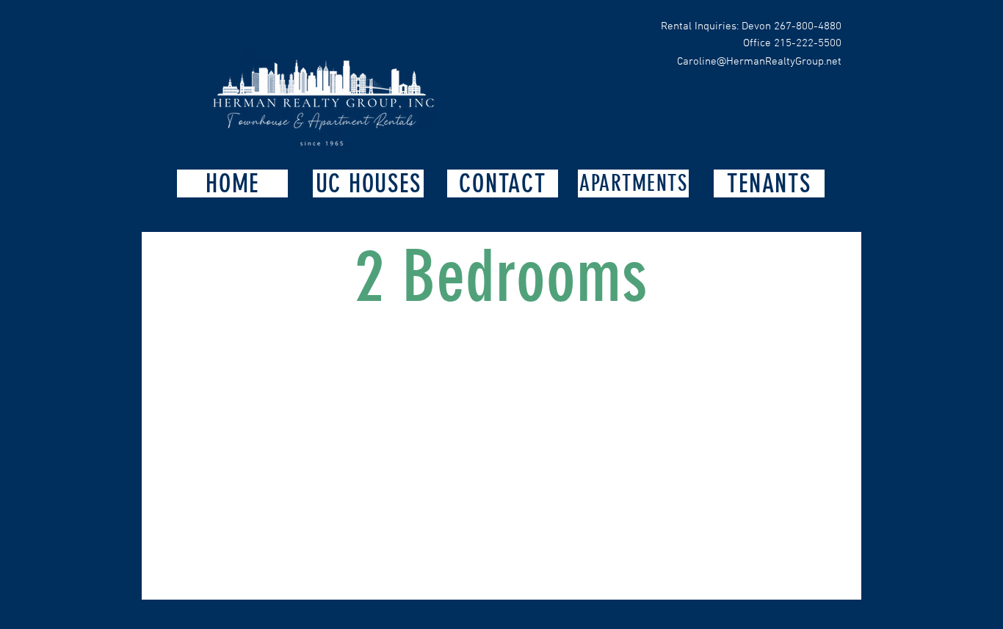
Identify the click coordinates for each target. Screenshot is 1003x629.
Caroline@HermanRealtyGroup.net (759, 61)
